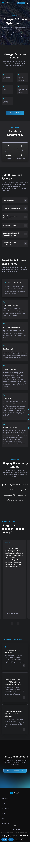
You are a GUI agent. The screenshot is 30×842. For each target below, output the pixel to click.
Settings (17, 839)
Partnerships (5, 823)
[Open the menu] (27, 3)
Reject (11, 839)
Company (4, 803)
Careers (4, 813)
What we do (5, 798)
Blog (3, 818)
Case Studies (5, 808)
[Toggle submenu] (15, 825)
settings (13, 836)
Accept (4, 839)
